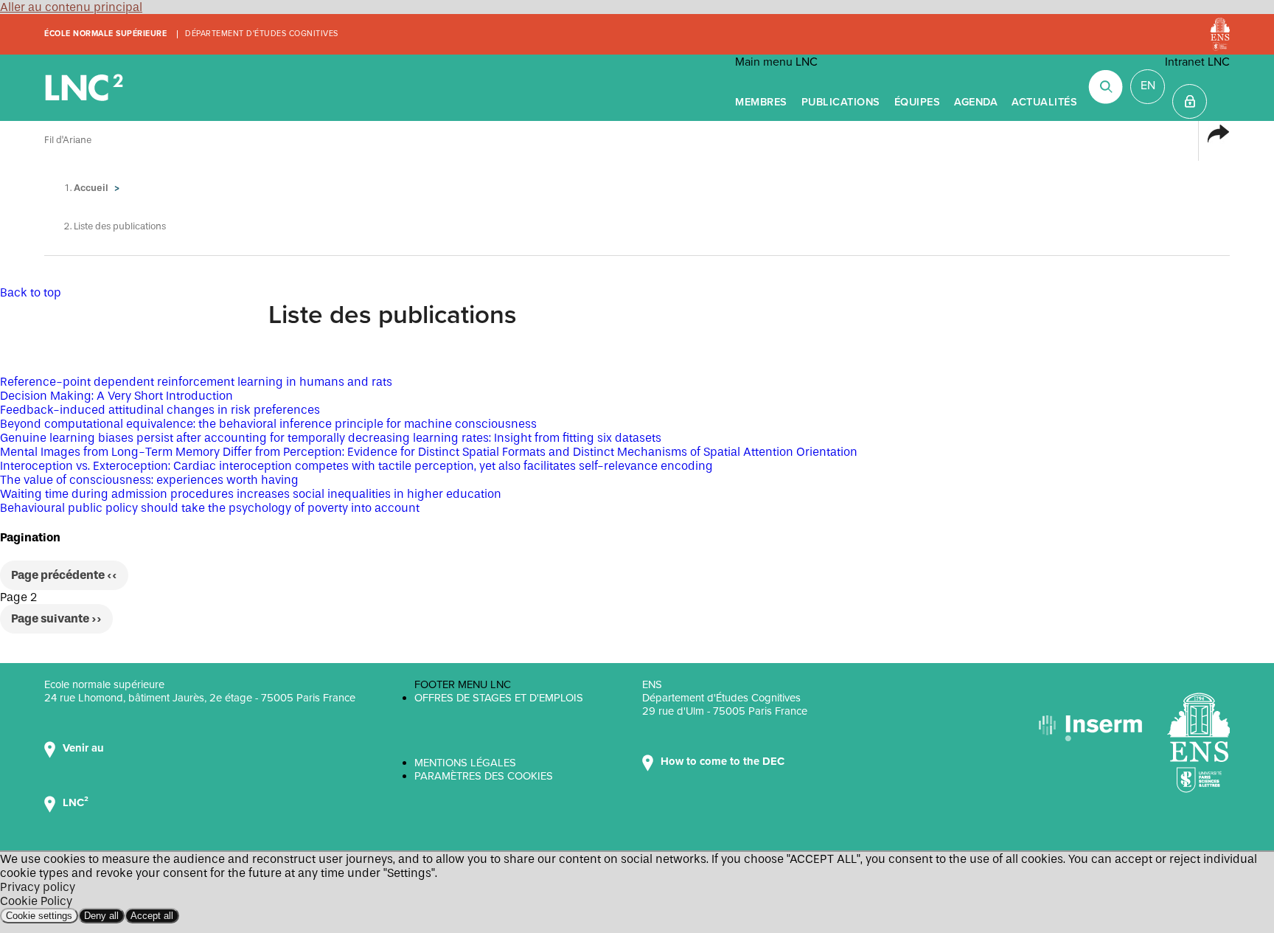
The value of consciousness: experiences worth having (149, 480)
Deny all (101, 915)
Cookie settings (39, 915)
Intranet (1189, 101)
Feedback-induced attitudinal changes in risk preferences (160, 410)
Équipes (917, 102)
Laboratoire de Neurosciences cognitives (85, 88)
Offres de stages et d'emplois (498, 697)
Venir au (85, 748)
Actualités (1044, 102)
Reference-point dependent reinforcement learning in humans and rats (196, 382)
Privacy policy (37, 887)
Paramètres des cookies (483, 776)
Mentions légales (465, 762)
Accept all (151, 915)
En (1148, 85)
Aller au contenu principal (71, 7)
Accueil (91, 187)
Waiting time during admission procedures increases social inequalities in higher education (250, 494)
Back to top (30, 292)
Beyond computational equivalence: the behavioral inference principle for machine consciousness (268, 424)
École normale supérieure (105, 33)
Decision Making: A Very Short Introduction (116, 396)
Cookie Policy (36, 901)
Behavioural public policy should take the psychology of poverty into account (210, 508)
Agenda (976, 102)
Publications (840, 102)
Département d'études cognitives (261, 33)
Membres (761, 102)
